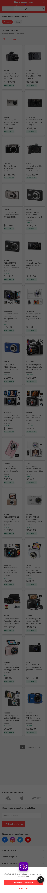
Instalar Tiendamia (23, 882)
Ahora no (23, 888)
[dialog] (23, 877)
